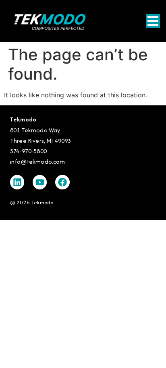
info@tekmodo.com (37, 161)
